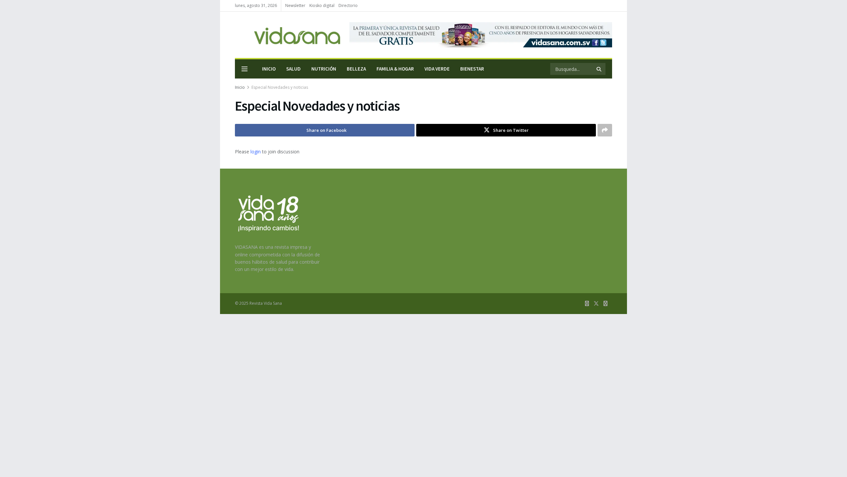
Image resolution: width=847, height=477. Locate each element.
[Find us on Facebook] (587, 303)
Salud (293, 69)
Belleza (356, 69)
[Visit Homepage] (287, 35)
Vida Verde (437, 69)
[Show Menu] (244, 69)
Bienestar (472, 69)
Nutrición (323, 69)
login (255, 151)
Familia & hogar (395, 69)
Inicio (269, 69)
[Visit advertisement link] (480, 34)
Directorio (348, 5)
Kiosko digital (321, 5)
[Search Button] (599, 69)
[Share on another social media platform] (605, 130)
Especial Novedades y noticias (279, 87)
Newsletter (295, 5)
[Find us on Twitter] (596, 303)
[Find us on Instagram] (605, 303)
